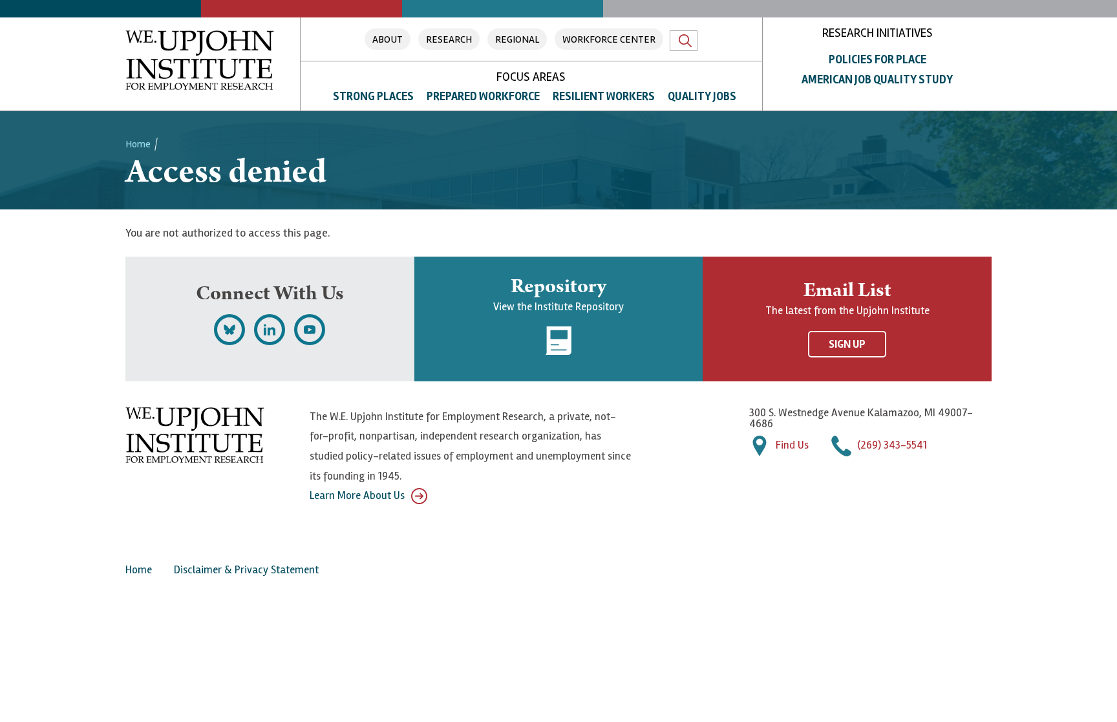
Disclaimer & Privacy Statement (246, 570)
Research (449, 39)
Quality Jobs (702, 96)
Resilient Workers (604, 96)
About (387, 39)
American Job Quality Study (877, 79)
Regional (517, 39)
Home (138, 144)
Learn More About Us (357, 495)
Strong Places (373, 96)
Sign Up (847, 344)
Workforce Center (608, 39)
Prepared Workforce (483, 96)
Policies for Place (877, 59)
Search (683, 40)
